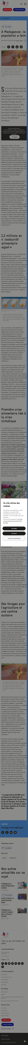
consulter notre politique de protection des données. (13, 520)
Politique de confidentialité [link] (14, 542)
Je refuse (14, 533)
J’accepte (14, 528)
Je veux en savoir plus (14, 538)
